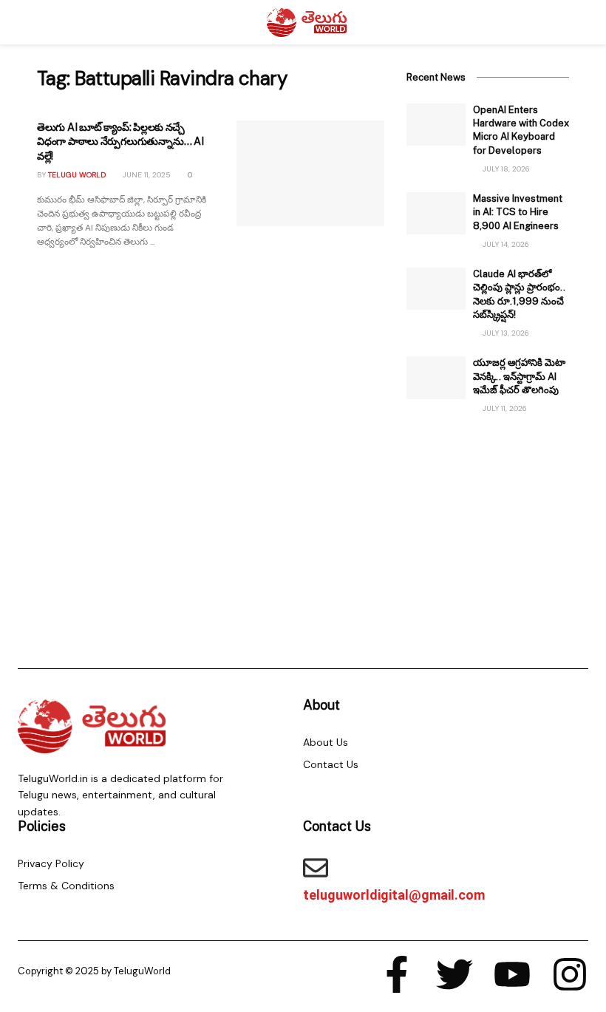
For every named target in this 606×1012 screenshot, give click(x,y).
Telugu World (77, 175)
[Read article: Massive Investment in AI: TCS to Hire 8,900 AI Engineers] (436, 213)
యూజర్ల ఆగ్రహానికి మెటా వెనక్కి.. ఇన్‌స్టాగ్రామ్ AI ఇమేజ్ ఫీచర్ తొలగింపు (519, 376)
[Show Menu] (43, 22)
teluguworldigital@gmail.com (394, 895)
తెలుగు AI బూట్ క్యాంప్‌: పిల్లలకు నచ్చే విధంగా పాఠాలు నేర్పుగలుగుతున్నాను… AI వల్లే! (120, 141)
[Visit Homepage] (307, 22)
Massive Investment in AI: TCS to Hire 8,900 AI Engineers (517, 212)
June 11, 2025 (145, 175)
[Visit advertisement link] (487, 527)
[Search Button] (562, 22)
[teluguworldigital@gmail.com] (315, 867)
